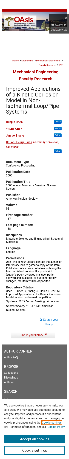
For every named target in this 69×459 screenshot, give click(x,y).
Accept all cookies (34, 439)
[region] (34, 429)
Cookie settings (52, 422)
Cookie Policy (56, 427)
